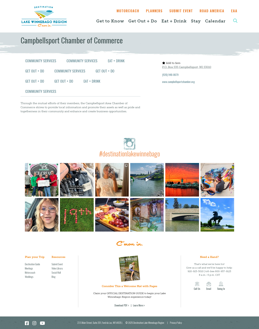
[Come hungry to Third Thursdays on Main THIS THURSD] (41, 215)
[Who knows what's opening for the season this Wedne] (77, 215)
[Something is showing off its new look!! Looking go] (182, 215)
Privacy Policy (176, 323)
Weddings (29, 277)
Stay (196, 21)
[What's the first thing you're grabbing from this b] (112, 215)
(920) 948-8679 (170, 75)
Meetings (29, 268)
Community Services (40, 60)
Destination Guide (32, 264)
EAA (234, 10)
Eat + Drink (174, 21)
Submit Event (181, 10)
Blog (53, 277)
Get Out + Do (142, 21)
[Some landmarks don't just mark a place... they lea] (217, 215)
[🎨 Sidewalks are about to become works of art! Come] (217, 180)
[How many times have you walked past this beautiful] (147, 215)
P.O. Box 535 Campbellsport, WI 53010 (186, 67)
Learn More (138, 305)
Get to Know (110, 21)
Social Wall (56, 272)
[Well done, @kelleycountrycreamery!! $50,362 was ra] (41, 180)
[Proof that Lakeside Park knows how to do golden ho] (182, 180)
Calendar (215, 21)
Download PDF (121, 305)
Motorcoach (128, 10)
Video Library (57, 268)
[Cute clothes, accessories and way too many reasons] (77, 180)
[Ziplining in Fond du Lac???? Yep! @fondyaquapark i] (147, 180)
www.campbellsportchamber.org (178, 82)
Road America (212, 10)
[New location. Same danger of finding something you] (112, 180)
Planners (154, 10)
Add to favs (172, 63)
